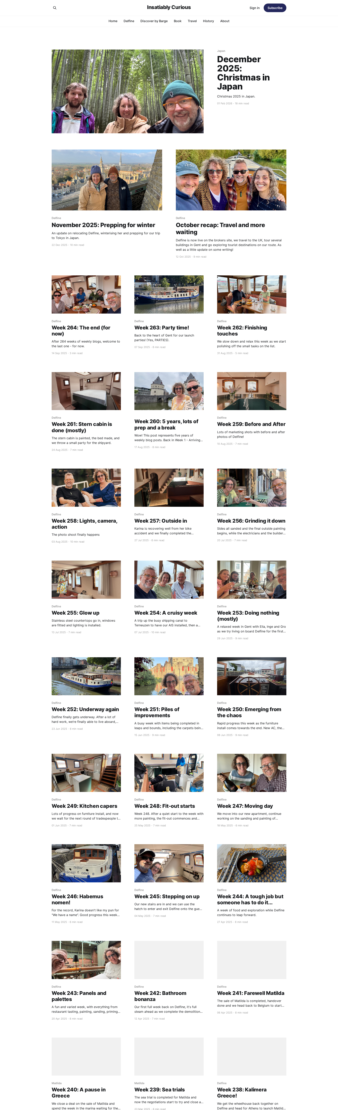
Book (178, 21)
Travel (192, 21)
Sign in (255, 8)
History (208, 21)
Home (113, 21)
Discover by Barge (154, 21)
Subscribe (275, 8)
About (224, 21)
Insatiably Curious (169, 7)
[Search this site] (55, 8)
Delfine (129, 21)
